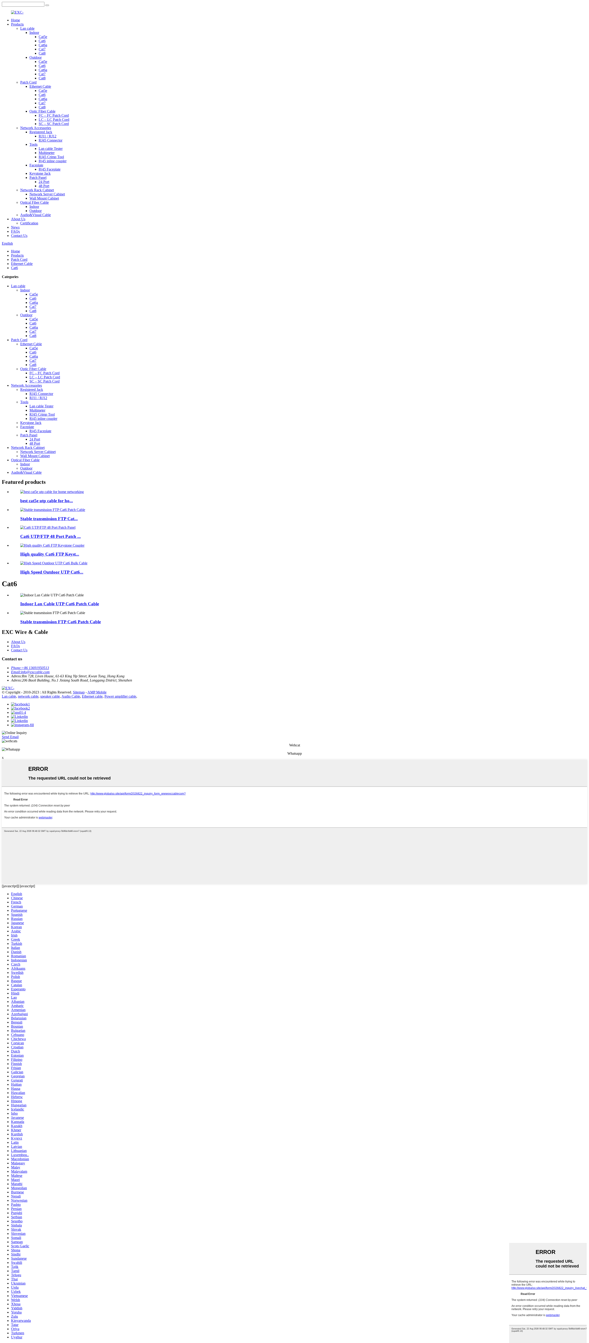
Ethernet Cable (40, 86)
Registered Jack (40, 132)
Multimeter (47, 153)
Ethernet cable (92, 696)
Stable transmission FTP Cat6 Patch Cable (60, 621)
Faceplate (36, 165)
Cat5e (43, 37)
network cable (28, 696)
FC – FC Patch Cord (54, 115)
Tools (33, 144)
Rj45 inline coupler (52, 161)
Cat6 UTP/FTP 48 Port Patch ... (50, 536)
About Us (18, 219)
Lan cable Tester (51, 149)
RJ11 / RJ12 (47, 136)
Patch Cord (28, 82)
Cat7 (42, 49)
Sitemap (79, 692)
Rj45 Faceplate (50, 169)
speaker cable (50, 696)
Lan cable (27, 28)
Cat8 (42, 53)
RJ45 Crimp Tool (51, 157)
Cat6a (43, 45)
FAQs (15, 231)
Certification (29, 223)
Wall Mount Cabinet (44, 198)
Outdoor (35, 57)
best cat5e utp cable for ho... (46, 500)
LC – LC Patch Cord (54, 120)
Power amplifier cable (120, 696)
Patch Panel (37, 178)
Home (15, 20)
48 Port (44, 186)
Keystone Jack (40, 173)
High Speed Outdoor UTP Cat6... (51, 572)
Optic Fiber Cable (42, 111)
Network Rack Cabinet (37, 190)
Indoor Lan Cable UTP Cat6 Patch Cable (59, 603)
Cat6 (42, 41)
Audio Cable (70, 696)
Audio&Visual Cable (35, 215)
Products (17, 24)
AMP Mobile (97, 692)
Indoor (34, 33)
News (15, 227)
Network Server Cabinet (47, 194)
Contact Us (19, 236)
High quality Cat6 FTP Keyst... (49, 554)
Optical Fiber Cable (34, 202)
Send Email (10, 737)
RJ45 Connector (50, 140)
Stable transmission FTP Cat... (49, 518)
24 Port (44, 182)
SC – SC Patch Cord (54, 124)
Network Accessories (35, 128)
